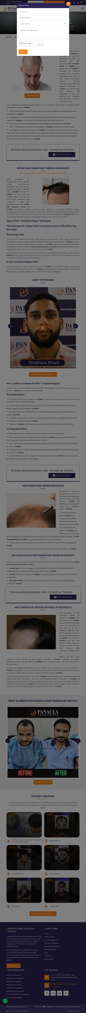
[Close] (68, 4)
